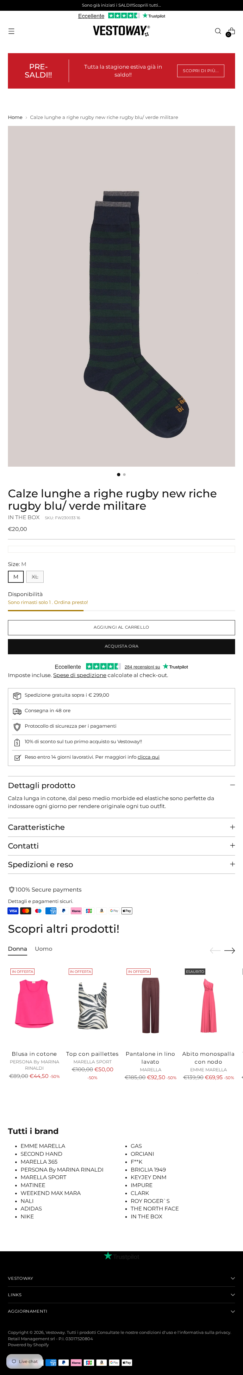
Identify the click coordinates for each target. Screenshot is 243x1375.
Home (15, 117)
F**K (136, 1162)
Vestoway (55, 1332)
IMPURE (142, 1185)
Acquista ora (122, 646)
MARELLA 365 (39, 1162)
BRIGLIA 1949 (148, 1170)
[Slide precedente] (215, 950)
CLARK (140, 1193)
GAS (136, 1146)
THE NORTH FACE (155, 1208)
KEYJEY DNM (148, 1177)
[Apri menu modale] (11, 31)
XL (35, 577)
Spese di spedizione (79, 675)
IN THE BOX (24, 517)
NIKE (27, 1216)
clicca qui (148, 757)
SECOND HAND (41, 1154)
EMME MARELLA (43, 1146)
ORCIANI (142, 1154)
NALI (27, 1201)
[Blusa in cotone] (34, 1005)
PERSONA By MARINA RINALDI (62, 1170)
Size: (17, 564)
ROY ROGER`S (150, 1201)
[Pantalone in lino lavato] (150, 1005)
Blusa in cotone (34, 1054)
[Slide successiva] (229, 950)
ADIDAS (31, 1208)
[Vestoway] (121, 31)
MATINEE (33, 1185)
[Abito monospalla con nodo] (208, 1005)
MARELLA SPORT (43, 1177)
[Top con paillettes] (92, 1005)
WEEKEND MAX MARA (51, 1193)
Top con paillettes (92, 1054)
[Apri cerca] (218, 31)
